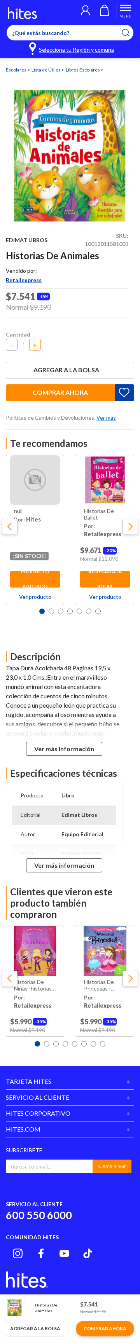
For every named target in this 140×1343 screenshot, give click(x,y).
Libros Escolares (83, 70)
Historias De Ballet (99, 514)
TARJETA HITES (28, 1081)
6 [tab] (88, 611)
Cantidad (18, 334)
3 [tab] (60, 611)
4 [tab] (70, 611)
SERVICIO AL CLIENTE (37, 1097)
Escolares (16, 70)
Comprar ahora (60, 392)
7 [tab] (98, 611)
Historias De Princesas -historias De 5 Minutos (100, 985)
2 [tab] (51, 611)
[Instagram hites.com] (18, 1253)
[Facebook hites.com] (41, 1253)
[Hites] (22, 13)
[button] (85, 11)
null (18, 511)
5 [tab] (79, 611)
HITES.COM (23, 1129)
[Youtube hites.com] (64, 1253)
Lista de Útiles (46, 70)
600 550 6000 (39, 1215)
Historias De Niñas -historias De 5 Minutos (33, 985)
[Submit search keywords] (130, 32)
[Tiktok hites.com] (88, 1253)
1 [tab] (42, 611)
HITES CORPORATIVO (38, 1113)
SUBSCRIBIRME (112, 1166)
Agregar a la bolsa (66, 369)
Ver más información (64, 748)
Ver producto (35, 596)
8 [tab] (102, 1043)
